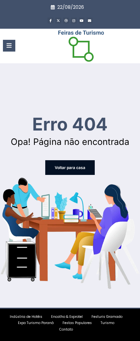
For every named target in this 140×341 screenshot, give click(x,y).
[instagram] (74, 20)
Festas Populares (77, 322)
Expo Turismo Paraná (36, 322)
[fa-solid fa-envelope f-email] (89, 20)
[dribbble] (66, 20)
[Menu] (9, 46)
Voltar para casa (70, 167)
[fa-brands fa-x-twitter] (58, 20)
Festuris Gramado (106, 316)
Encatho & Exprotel (67, 316)
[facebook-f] (50, 20)
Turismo (107, 322)
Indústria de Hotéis (26, 316)
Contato (66, 329)
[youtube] (82, 20)
